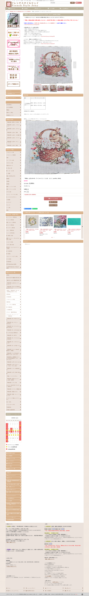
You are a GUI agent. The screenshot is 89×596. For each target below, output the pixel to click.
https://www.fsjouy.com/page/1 (48, 43)
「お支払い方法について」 (11, 566)
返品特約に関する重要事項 (30, 194)
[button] (77, 8)
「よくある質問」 (48, 576)
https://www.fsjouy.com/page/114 (32, 24)
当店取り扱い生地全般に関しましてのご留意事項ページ (45, 23)
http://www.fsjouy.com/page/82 (48, 36)
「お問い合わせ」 (55, 582)
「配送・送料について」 (11, 542)
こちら (76, 594)
